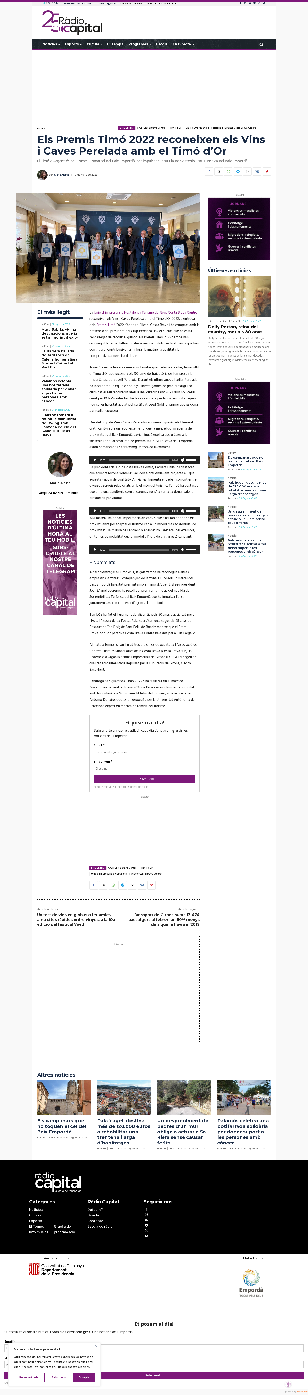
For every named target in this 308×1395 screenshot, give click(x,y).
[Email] (247, 171)
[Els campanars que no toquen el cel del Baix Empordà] (216, 460)
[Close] (96, 1346)
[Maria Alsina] (43, 175)
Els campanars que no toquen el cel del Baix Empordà (245, 461)
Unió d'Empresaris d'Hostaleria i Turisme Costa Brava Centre (221, 127)
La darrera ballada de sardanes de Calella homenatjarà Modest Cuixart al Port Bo (59, 359)
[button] (261, 44)
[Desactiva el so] (182, 460)
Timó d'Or (175, 127)
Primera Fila (235, 321)
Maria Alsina (61, 175)
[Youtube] (263, 3)
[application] (144, 460)
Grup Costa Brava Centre (151, 127)
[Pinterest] (267, 171)
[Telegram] (254, 3)
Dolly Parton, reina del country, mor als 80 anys (235, 329)
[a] (111, 1182)
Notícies (42, 128)
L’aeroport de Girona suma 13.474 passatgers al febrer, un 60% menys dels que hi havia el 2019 (164, 920)
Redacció (232, 498)
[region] (54, 1365)
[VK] (257, 171)
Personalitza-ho (29, 1377)
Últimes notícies (229, 270)
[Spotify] (249, 3)
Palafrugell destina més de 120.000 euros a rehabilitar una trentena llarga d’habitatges (247, 488)
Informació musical (217, 321)
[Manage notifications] (288, 1384)
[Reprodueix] (95, 460)
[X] (218, 171)
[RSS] (146, 1220)
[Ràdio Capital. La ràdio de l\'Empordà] (72, 22)
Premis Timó (105, 325)
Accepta (84, 1377)
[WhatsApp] (228, 171)
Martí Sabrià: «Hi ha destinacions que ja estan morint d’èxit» (59, 333)
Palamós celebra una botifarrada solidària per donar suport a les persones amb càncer (58, 391)
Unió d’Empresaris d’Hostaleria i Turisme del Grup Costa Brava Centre (145, 313)
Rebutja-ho (59, 1377)
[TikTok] (259, 3)
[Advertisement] (154, 83)
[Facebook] (240, 3)
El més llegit (53, 312)
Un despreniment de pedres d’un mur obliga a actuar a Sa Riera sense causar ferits (248, 517)
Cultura (232, 453)
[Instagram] (245, 3)
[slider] (192, 459)
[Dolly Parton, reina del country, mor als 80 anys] (239, 296)
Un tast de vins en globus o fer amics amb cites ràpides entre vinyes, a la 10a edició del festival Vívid (76, 920)
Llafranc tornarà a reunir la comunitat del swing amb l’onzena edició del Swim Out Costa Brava (58, 425)
